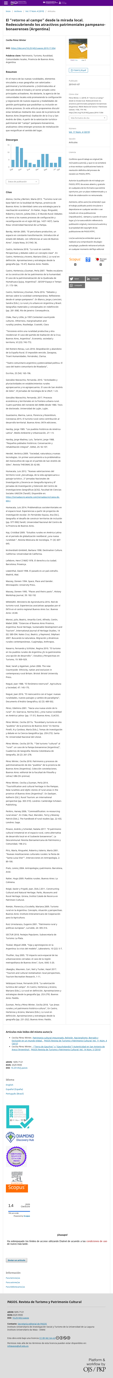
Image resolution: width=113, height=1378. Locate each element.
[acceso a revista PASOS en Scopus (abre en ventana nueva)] (17, 1191)
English (9, 1084)
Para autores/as (13, 1282)
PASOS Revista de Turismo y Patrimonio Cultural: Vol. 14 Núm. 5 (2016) (66, 1049)
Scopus (27, 1216)
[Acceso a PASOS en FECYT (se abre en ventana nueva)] (20, 1127)
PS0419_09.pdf (79, 70)
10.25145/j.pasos (19, 1067)
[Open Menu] (6, 3)
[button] (77, 278)
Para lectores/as (13, 1278)
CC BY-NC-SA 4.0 (47, 1338)
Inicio (8, 11)
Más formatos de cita (80, 118)
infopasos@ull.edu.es (18, 1346)
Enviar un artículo (16, 1260)
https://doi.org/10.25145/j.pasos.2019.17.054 (33, 48)
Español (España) (14, 1089)
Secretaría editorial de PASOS (32, 1323)
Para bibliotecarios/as (15, 1286)
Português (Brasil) (15, 1093)
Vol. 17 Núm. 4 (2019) (34, 11)
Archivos (18, 11)
